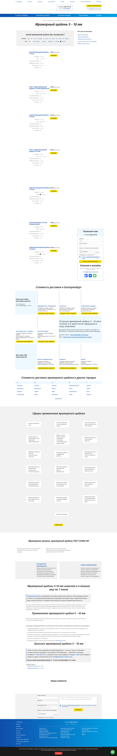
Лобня (53, 391)
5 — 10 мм (39, 38)
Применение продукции (64, 15)
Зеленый (50, 41)
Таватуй (88, 385)
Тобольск (88, 394)
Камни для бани (85, 729)
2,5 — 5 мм (33, 38)
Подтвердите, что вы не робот (86, 255)
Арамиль (19, 391)
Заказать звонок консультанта (90, 261)
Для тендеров (51, 1)
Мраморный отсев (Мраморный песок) (48, 733)
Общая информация (83, 37)
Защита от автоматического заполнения (88, 248)
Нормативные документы (42, 15)
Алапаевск (20, 385)
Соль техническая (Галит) (66, 729)
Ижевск (36, 391)
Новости (30, 1)
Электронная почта (41, 705)
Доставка (72, 1)
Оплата (62, 1)
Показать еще (58, 524)
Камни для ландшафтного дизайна (89, 731)
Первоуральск (73, 391)
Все (28, 38)
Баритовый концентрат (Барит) (68, 728)
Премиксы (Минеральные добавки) (90, 728)
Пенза (70, 388)
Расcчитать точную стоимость (46, 313)
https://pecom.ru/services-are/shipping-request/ (77, 337)
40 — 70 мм (59, 38)
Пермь (71, 394)
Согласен (58, 753)
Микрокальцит (42, 728)
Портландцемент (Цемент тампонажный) (48, 737)
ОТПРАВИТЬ (78, 709)
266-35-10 (64, 7)
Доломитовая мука (65, 731)
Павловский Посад (74, 385)
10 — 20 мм (45, 38)
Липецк (54, 388)
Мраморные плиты (43, 736)
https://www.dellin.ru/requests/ (79, 335)
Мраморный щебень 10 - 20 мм (35, 668)
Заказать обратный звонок (94, 5)
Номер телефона (83, 243)
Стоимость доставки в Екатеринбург (87, 41)
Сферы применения (83, 34)
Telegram (72, 655)
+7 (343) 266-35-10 (40, 655)
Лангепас (54, 385)
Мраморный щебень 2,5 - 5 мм (35, 666)
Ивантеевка (37, 388)
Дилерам (40, 1)
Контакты (98, 15)
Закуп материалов (20, 735)
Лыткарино (55, 394)
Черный (63, 41)
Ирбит (36, 394)
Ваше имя (81, 238)
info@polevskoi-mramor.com (95, 8)
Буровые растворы (65, 736)
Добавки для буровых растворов (68, 734)
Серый (57, 41)
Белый (44, 41)
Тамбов (88, 388)
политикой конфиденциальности (93, 256)
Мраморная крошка (43, 729)
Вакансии (99, 1)
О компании (19, 1)
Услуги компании (83, 15)
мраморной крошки (61, 640)
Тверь (88, 391)
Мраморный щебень (34, 596)
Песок (83, 733)
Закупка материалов (85, 1)
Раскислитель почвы (65, 737)
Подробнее (53, 55)
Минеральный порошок (44, 734)
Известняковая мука (65, 733)
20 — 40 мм (52, 38)
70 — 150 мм (66, 38)
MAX (78, 655)
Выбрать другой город (83, 43)
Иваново (36, 385)
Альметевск (20, 388)
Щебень (83, 734)
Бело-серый (36, 41)
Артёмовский (20, 394)
